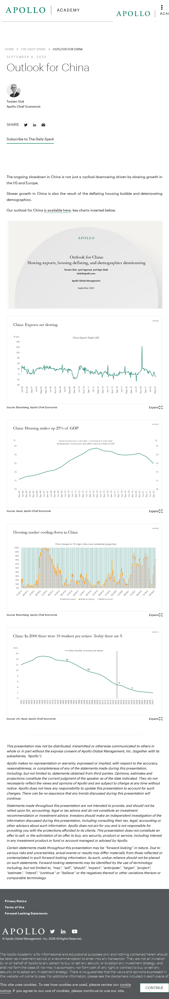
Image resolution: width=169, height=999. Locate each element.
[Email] (43, 125)
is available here (57, 210)
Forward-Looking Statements (26, 913)
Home (9, 49)
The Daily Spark (33, 49)
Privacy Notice (16, 901)
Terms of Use (14, 907)
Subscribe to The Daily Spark (30, 139)
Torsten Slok (15, 101)
